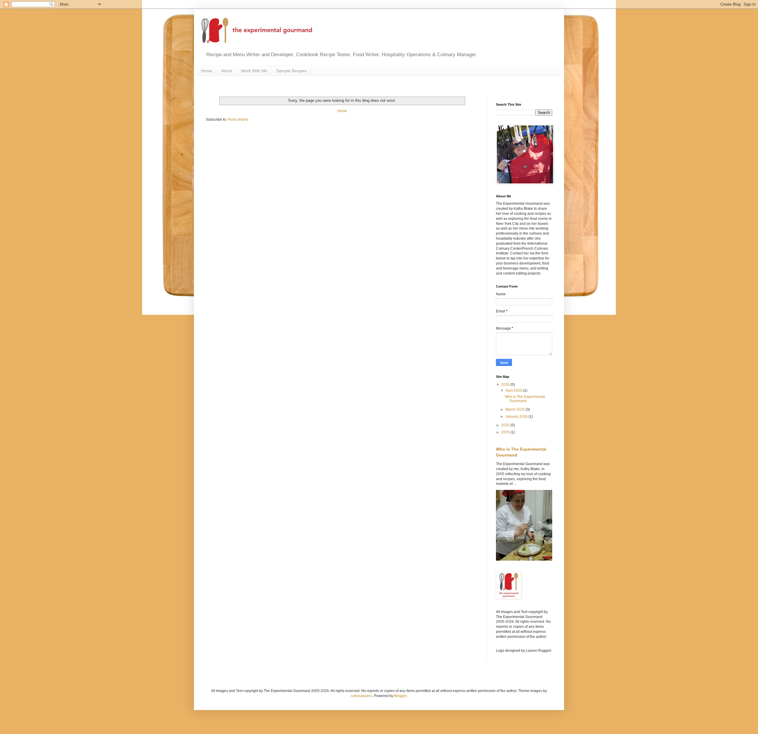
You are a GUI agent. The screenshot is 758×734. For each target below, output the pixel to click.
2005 (505, 432)
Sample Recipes (291, 70)
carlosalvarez (361, 696)
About (226, 70)
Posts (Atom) (238, 119)
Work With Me (254, 70)
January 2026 (517, 416)
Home (206, 70)
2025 (505, 425)
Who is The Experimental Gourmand (525, 399)
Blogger (400, 696)
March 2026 (515, 409)
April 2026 (514, 390)
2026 (505, 385)
